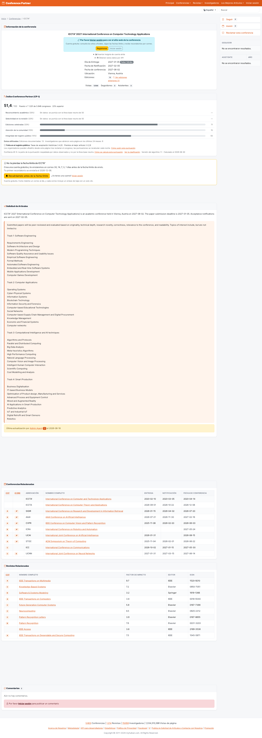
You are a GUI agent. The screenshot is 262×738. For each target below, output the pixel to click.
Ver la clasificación (132, 152)
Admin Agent (36, 428)
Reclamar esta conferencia (239, 32)
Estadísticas (110, 728)
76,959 (125, 723)
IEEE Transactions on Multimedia (34, 580)
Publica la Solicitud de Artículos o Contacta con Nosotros (177, 728)
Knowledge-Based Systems (32, 586)
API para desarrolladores (92, 728)
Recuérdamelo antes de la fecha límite (28, 175)
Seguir (230, 19)
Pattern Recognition (28, 623)
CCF (8, 493)
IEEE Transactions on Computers (35, 599)
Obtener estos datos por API (111, 58)
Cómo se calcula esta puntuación (109, 152)
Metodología (73, 728)
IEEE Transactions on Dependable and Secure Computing (46, 635)
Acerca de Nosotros (57, 728)
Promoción (209, 728)
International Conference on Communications (68, 547)
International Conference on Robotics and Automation (71, 529)
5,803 (88, 723)
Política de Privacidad (126, 728)
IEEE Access (25, 629)
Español (209, 10)
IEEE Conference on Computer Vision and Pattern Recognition (75, 523)
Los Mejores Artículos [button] (231, 3)
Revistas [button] (197, 3)
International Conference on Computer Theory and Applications (76, 505)
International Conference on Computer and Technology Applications (78, 499)
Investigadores (212, 3)
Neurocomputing (27, 611)
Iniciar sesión (252, 3)
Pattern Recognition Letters (32, 617)
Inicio (3, 19)
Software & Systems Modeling (33, 592)
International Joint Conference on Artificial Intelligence (72, 535)
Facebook (142, 728)
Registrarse (102, 48)
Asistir (230, 26)
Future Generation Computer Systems (37, 605)
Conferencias (15, 19)
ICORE (17, 493)
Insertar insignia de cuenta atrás (111, 54)
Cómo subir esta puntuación (123, 148)
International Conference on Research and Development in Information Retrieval (84, 511)
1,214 (109, 723)
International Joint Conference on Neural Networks (70, 553)
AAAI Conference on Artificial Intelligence (66, 517)
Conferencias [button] (182, 3)
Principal (170, 3)
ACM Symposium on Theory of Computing (66, 541)
